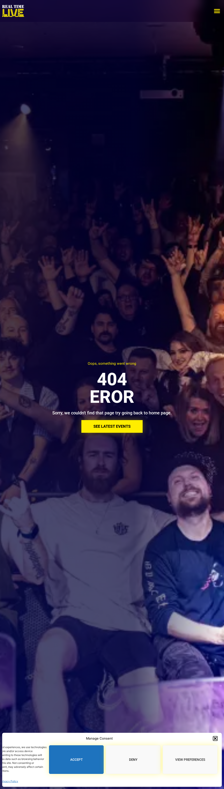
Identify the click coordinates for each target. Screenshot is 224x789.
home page (159, 412)
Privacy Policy (9, 781)
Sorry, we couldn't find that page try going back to (100, 412)
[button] (215, 738)
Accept (76, 760)
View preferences (190, 760)
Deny (133, 760)
